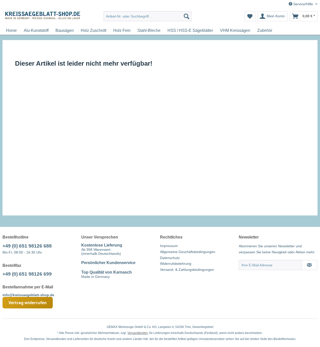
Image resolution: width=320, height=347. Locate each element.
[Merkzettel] (249, 16)
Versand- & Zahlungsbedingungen (187, 270)
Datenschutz (170, 258)
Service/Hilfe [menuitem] (303, 4)
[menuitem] (148, 16)
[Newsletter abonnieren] (309, 265)
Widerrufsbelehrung (175, 264)
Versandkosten (138, 333)
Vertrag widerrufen (27, 302)
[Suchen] (186, 16)
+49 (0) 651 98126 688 (27, 246)
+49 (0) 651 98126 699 (27, 274)
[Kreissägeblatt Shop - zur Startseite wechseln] (42, 17)
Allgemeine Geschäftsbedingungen (187, 252)
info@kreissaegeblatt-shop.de (28, 295)
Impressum (169, 246)
